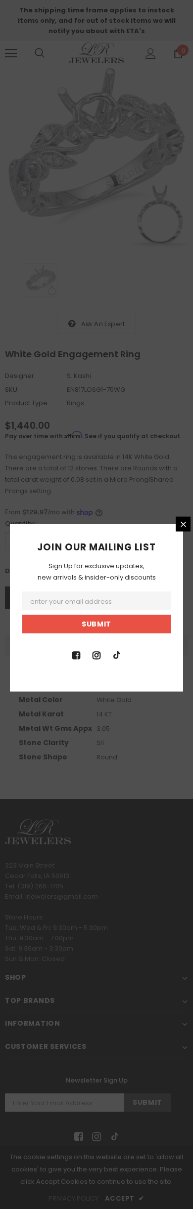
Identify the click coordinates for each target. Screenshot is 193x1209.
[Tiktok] (116, 654)
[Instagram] (96, 654)
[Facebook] (76, 654)
